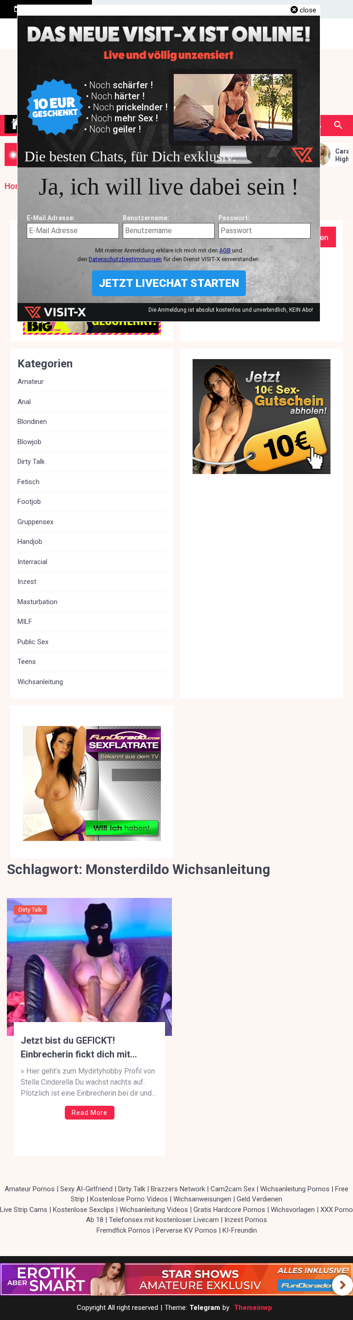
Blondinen (32, 421)
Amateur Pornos (30, 1189)
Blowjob (29, 442)
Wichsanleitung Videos (154, 1210)
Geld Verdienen (259, 1199)
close (308, 10)
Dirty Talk (30, 909)
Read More (90, 1112)
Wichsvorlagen (293, 1210)
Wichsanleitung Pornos (295, 1189)
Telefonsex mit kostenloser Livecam (164, 1220)
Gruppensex (35, 522)
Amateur (30, 381)
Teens (26, 661)
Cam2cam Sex (233, 1189)
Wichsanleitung (40, 682)
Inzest (26, 581)
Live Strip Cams (23, 1210)
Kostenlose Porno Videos (129, 1199)
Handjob (29, 541)
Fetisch (28, 482)
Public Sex (32, 642)
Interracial (32, 562)
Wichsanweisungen (202, 1199)
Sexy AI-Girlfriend (86, 1189)
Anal (24, 402)
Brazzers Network (178, 1189)
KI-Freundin (239, 1230)
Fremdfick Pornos (123, 1230)
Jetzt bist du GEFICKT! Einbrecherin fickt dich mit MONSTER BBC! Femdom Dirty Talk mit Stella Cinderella (84, 1048)
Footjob (29, 501)
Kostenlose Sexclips (83, 1210)
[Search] (338, 125)
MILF (24, 621)
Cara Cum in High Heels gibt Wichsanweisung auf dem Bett (333, 155)
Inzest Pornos (245, 1220)
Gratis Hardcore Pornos (229, 1210)
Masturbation (37, 602)
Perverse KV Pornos (186, 1230)
